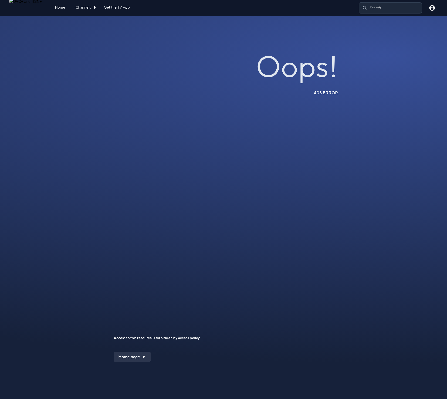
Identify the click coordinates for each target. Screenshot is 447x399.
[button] (132, 357)
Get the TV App (117, 7)
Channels (83, 7)
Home (60, 7)
